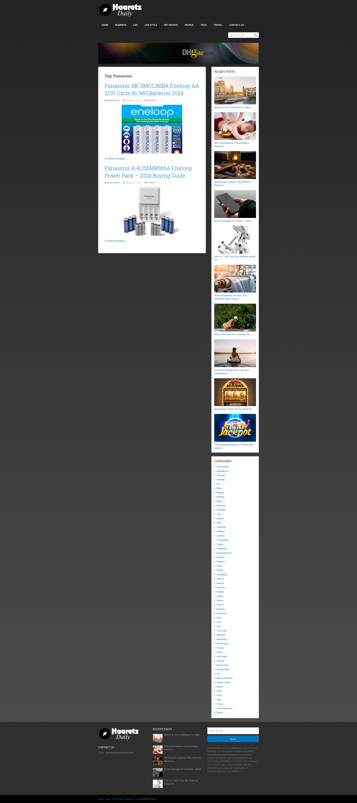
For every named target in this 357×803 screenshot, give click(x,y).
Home (105, 25)
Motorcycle (223, 643)
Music (220, 652)
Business (120, 25)
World (220, 712)
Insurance (222, 613)
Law (219, 622)
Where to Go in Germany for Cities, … (183, 735)
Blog (219, 501)
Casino (220, 518)
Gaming (221, 587)
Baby (219, 488)
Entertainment (224, 553)
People (189, 25)
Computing (222, 540)
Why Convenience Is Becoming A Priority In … (181, 748)
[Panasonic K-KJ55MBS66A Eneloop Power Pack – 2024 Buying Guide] (152, 211)
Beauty (220, 492)
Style (219, 691)
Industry (221, 609)
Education (222, 548)
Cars (219, 514)
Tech (204, 25)
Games (220, 579)
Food (219, 566)
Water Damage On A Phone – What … (183, 769)
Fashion (221, 557)
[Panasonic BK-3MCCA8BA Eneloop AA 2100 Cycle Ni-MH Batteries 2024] (152, 129)
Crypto (220, 544)
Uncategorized (224, 708)
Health (220, 591)
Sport (219, 686)
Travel (218, 25)
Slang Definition (225, 678)
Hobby (220, 596)
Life (135, 25)
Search (256, 35)
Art (218, 484)
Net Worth (171, 25)
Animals (221, 479)
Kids (219, 617)
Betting (220, 497)
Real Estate (223, 665)
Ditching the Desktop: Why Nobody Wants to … (182, 759)
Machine (221, 635)
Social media (223, 682)
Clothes (221, 535)
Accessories (223, 466)
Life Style (151, 25)
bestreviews (113, 100)
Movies (220, 648)
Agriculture (222, 471)
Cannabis (221, 510)
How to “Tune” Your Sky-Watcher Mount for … (181, 782)
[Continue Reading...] (115, 158)
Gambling (222, 574)
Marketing (222, 639)
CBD (219, 522)
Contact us (236, 25)
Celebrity (221, 527)
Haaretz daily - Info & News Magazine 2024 (118, 799)
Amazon (151, 100)
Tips (219, 699)
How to (220, 604)
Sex (218, 673)
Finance (221, 561)
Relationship (223, 669)
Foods (220, 570)
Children (221, 531)
